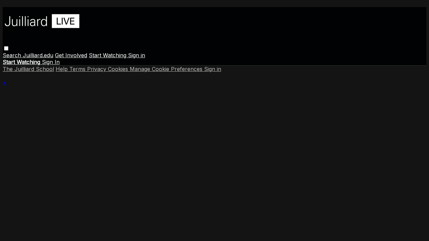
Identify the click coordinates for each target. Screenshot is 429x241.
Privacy (97, 69)
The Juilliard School (28, 69)
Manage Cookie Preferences (167, 69)
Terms (78, 69)
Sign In (51, 62)
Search (13, 55)
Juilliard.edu (38, 55)
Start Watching (108, 55)
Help (62, 69)
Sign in (136, 55)
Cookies (119, 69)
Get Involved (71, 55)
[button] (6, 48)
